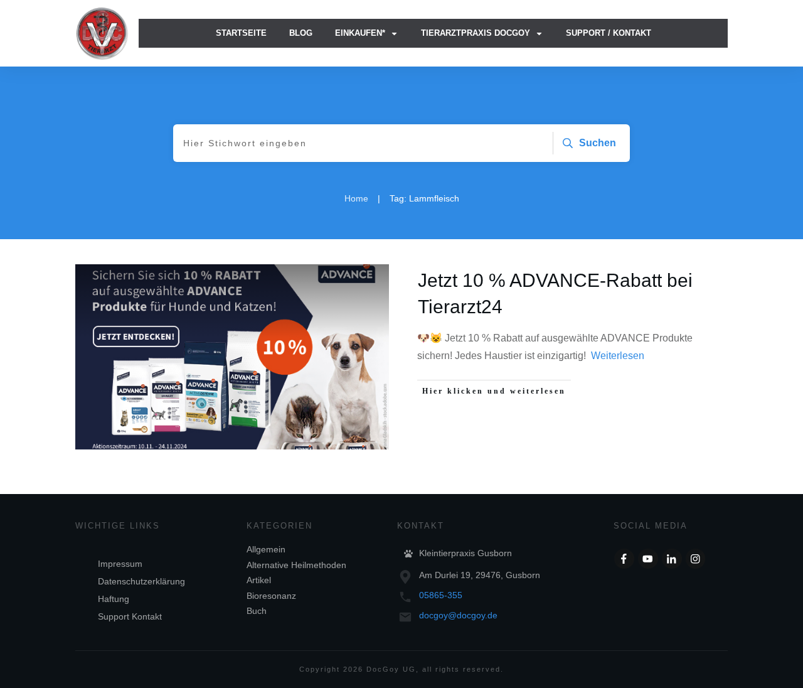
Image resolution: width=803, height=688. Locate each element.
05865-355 (440, 595)
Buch (257, 611)
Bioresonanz (271, 596)
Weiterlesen (617, 355)
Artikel (259, 580)
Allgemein (266, 549)
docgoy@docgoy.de (458, 615)
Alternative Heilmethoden (296, 565)
